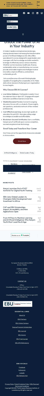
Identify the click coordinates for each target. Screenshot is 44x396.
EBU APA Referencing (22, 343)
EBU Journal (22, 331)
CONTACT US (22, 281)
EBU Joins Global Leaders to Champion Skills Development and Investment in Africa (17, 199)
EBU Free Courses (22, 339)
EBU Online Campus (22, 323)
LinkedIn (22, 373)
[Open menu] (23, 34)
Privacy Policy (9, 384)
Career (21, 161)
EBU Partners (22, 319)
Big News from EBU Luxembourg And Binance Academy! (12, 168)
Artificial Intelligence (10, 153)
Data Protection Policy (22, 384)
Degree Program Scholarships (22, 327)
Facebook (22, 367)
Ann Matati (13, 161)
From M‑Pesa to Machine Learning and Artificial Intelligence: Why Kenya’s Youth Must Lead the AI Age (19, 220)
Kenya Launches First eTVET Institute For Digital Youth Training (17, 190)
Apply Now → (38, 4)
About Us (22, 315)
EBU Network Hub (22, 376)
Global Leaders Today (27, 153)
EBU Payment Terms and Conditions (27, 385)
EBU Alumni (22, 335)
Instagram (22, 370)
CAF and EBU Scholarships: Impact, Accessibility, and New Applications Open (15, 209)
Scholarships (28, 161)
